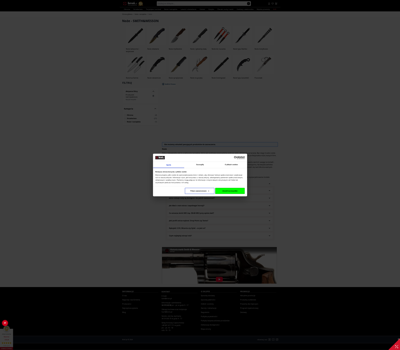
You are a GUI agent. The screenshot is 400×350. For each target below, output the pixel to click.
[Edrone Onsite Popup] (200, 175)
